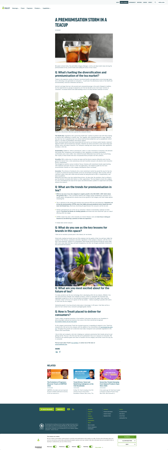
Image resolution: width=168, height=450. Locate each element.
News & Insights (124, 2)
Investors (139, 2)
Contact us (60, 409)
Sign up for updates (47, 409)
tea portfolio (74, 343)
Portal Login (161, 2)
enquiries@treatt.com (61, 344)
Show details (98, 447)
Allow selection (127, 440)
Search (155, 2)
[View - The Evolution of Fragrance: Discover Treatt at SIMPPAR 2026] (57, 374)
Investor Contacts (107, 413)
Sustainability (132, 2)
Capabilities (46, 8)
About (117, 2)
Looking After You (123, 418)
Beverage (15, 8)
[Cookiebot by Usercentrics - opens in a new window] (38, 447)
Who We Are (122, 413)
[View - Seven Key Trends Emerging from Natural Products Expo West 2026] (110, 374)
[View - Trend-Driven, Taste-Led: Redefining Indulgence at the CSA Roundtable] (84, 374)
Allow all (127, 436)
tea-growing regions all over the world (66, 321)
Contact (150, 2)
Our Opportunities (123, 411)
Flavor (23, 8)
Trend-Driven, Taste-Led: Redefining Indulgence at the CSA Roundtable (84, 384)
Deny (127, 444)
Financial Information (108, 411)
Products (37, 8)
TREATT (6, 7)
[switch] (67, 447)
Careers (145, 2)
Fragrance (29, 8)
